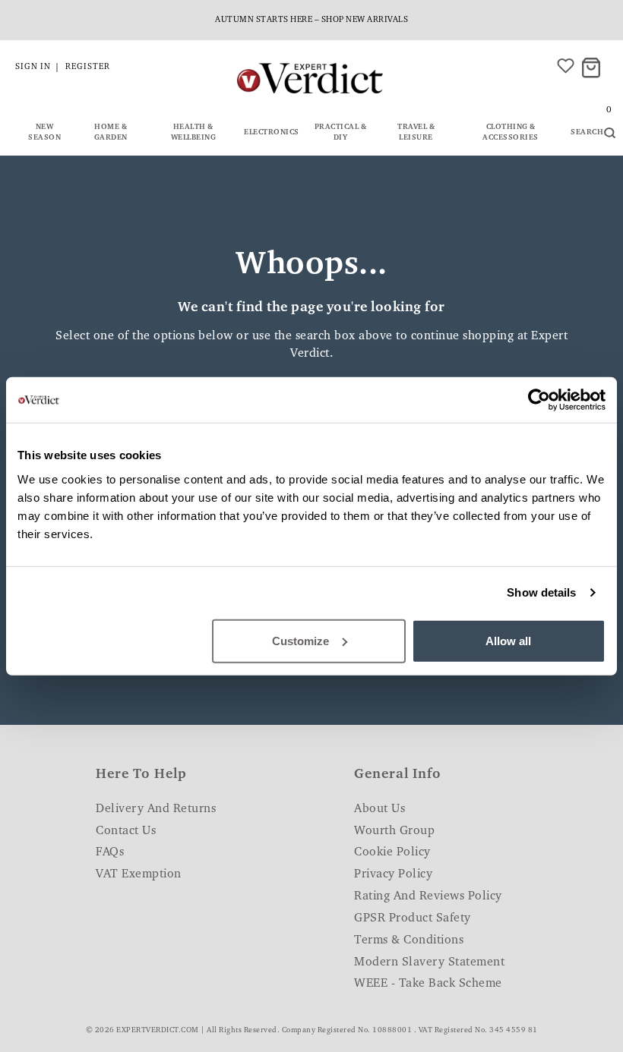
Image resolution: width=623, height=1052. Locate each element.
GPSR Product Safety (412, 918)
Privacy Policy (393, 874)
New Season (44, 133)
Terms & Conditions (408, 940)
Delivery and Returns (156, 809)
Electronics (271, 133)
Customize (300, 640)
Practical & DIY (341, 133)
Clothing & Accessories (510, 133)
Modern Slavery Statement (429, 962)
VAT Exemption (139, 874)
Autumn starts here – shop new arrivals (311, 20)
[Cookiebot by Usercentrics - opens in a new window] (539, 400)
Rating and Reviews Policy (428, 896)
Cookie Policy (392, 852)
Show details (541, 592)
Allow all (508, 640)
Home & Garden (111, 133)
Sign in (33, 67)
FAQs (110, 852)
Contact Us (126, 831)
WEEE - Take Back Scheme (428, 984)
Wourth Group (394, 831)
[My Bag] (593, 69)
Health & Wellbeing (194, 133)
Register (87, 67)
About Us (379, 809)
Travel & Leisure (416, 133)
